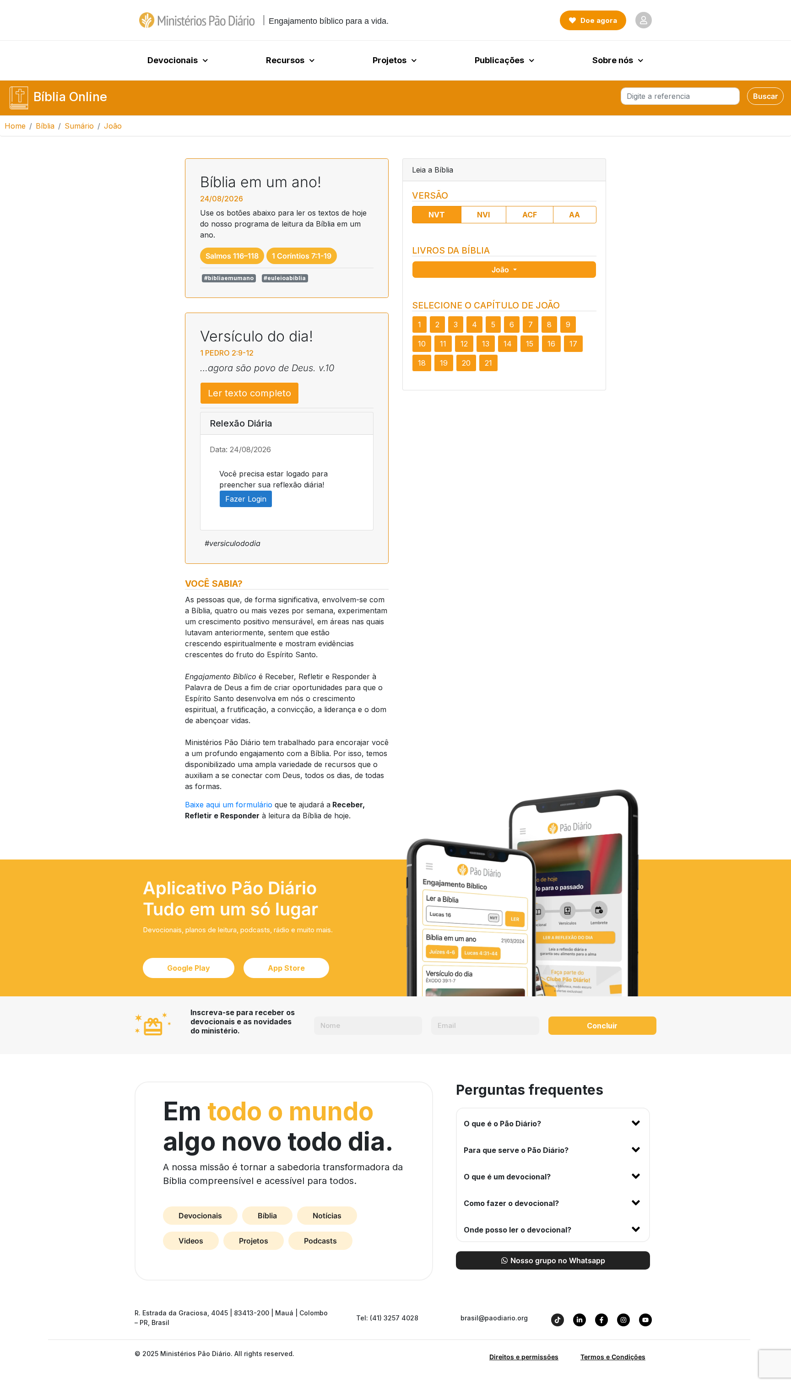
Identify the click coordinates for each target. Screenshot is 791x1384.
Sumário (79, 125)
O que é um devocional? (507, 1176)
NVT (436, 214)
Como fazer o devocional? (511, 1203)
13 (485, 343)
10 (422, 343)
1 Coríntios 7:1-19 (301, 255)
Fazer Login (245, 498)
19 (444, 363)
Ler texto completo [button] (249, 393)
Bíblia (45, 125)
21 (488, 363)
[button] (553, 1121)
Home (15, 125)
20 (466, 363)
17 (573, 343)
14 (508, 343)
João (501, 269)
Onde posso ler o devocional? (517, 1229)
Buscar (765, 96)
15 (529, 343)
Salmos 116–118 (232, 255)
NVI (483, 214)
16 (551, 343)
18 (422, 363)
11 (443, 343)
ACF (529, 214)
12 (464, 343)
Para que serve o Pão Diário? (516, 1150)
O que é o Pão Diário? (502, 1123)
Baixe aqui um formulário (228, 804)
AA (574, 214)
